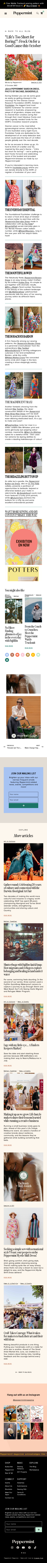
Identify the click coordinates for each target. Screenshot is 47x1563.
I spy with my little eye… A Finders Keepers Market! (21, 1046)
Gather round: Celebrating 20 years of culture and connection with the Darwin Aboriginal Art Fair (22, 887)
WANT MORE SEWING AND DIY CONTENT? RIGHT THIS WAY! (21, 513)
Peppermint (29, 595)
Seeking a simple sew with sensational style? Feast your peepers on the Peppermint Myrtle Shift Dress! (23, 1252)
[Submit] (23, 805)
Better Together (10, 921)
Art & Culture (8, 595)
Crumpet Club (38, 1558)
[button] (6, 13)
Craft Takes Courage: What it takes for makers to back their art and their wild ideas (23, 1336)
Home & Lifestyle (11, 1283)
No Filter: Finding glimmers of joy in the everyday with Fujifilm (13, 634)
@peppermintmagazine (23, 1400)
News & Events (23, 1002)
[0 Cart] (41, 13)
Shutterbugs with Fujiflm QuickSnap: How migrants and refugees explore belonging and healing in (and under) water (23, 969)
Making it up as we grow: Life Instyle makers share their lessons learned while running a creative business (22, 1117)
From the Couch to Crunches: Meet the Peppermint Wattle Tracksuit (33, 634)
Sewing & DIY (36, 82)
